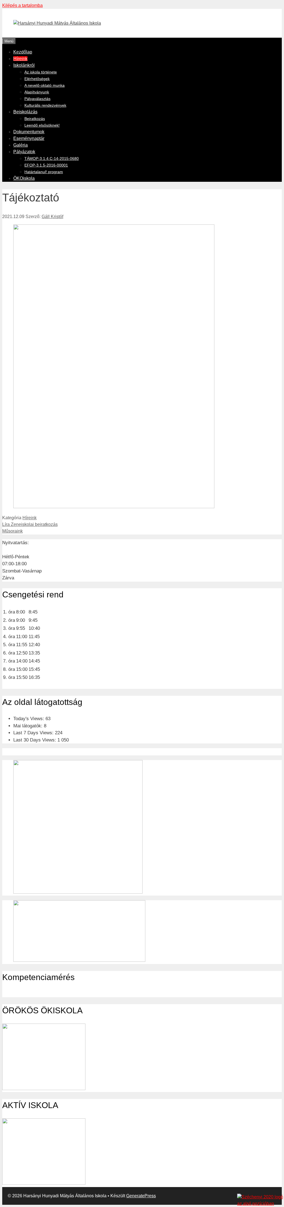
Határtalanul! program (43, 172)
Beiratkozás (34, 118)
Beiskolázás (25, 111)
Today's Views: (29, 718)
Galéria (20, 145)
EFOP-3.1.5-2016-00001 (46, 165)
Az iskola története (40, 72)
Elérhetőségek (37, 78)
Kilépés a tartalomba (22, 5)
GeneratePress (141, 1195)
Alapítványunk (36, 92)
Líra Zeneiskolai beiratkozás (30, 524)
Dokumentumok (28, 131)
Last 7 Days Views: (34, 732)
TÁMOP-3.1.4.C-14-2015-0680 (51, 158)
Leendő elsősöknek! (42, 125)
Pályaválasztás (37, 98)
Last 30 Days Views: (35, 740)
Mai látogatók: (28, 725)
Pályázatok (24, 151)
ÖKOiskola (24, 178)
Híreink (20, 58)
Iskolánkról (24, 65)
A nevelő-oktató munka (44, 85)
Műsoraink (12, 531)
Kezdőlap (22, 52)
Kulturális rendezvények (45, 105)
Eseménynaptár (28, 138)
